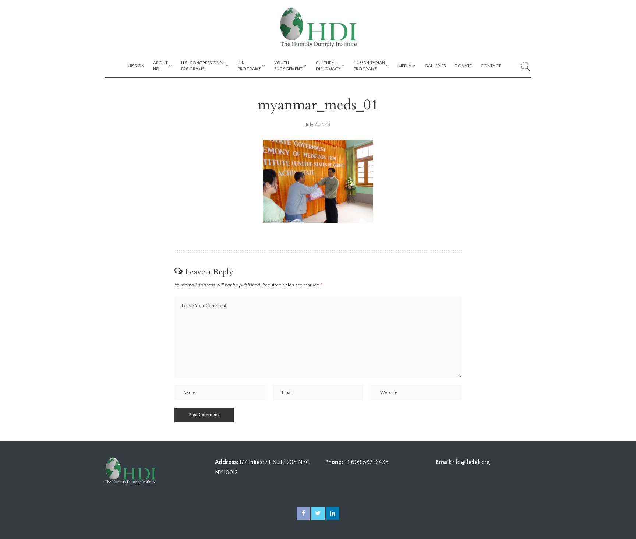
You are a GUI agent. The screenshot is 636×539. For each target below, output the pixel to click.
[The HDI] (318, 27)
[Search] (525, 66)
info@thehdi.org (471, 462)
